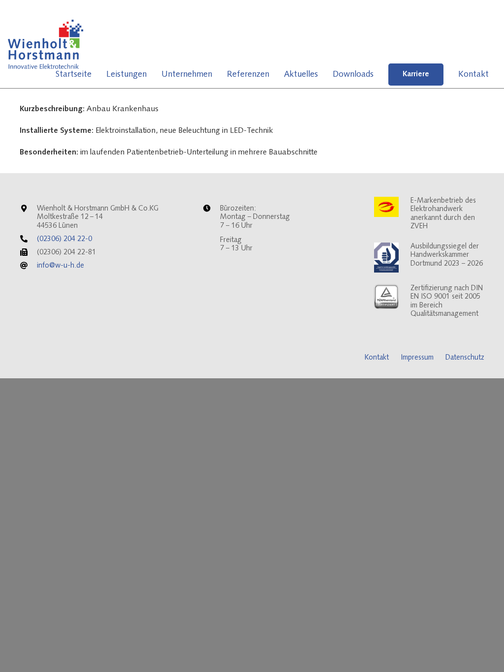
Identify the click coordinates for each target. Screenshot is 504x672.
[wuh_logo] (45, 44)
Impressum (417, 358)
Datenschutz (464, 358)
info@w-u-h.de (60, 266)
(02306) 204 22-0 (64, 239)
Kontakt (377, 358)
